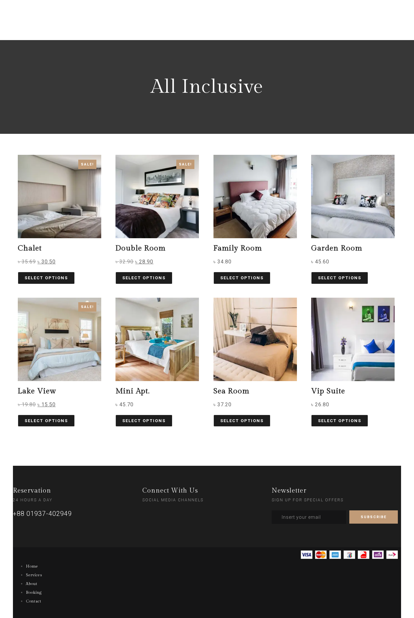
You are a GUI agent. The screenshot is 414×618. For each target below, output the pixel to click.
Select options (46, 277)
